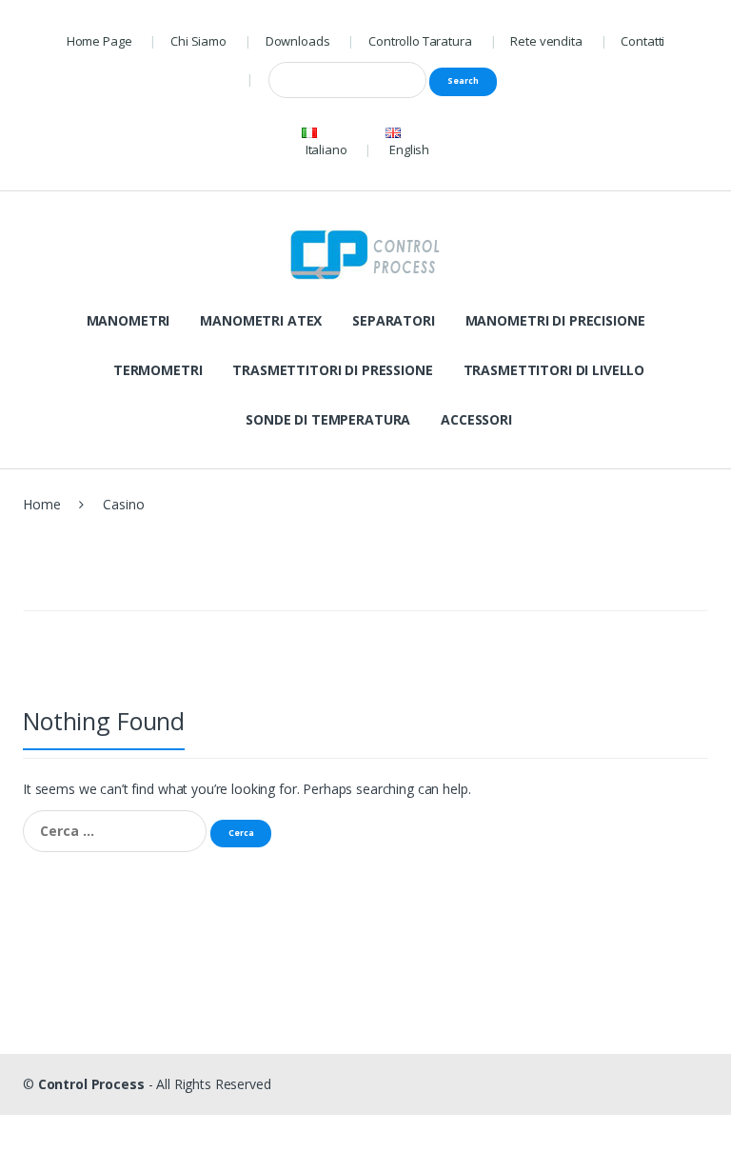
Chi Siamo (198, 41)
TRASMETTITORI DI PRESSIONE (332, 370)
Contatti (642, 41)
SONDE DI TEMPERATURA (328, 419)
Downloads (298, 41)
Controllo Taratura (419, 41)
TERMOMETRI (158, 370)
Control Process (91, 1084)
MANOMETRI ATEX (261, 320)
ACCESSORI (476, 419)
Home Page (99, 41)
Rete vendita (546, 41)
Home (41, 504)
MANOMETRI (128, 320)
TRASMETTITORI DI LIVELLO (554, 370)
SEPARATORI (393, 320)
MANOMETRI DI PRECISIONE (555, 320)
